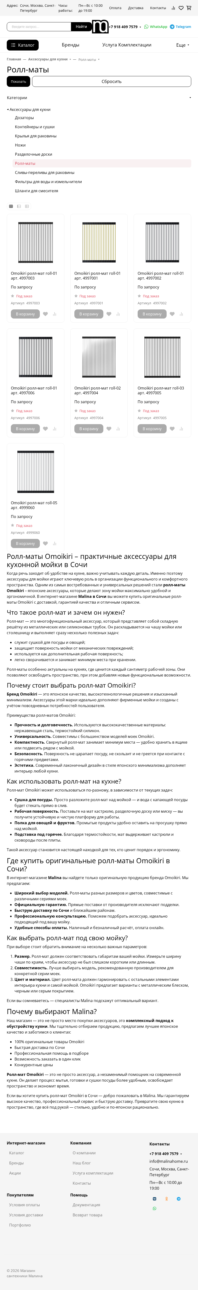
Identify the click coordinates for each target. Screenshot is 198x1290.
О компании (84, 1153)
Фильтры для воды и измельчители (48, 181)
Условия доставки (26, 1215)
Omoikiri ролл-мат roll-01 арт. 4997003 (34, 276)
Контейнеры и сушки (35, 126)
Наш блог (82, 1163)
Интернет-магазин (26, 1143)
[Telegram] (179, 1199)
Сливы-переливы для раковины (44, 172)
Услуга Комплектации (126, 44)
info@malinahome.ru (168, 1161)
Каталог (16, 1153)
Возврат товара (87, 1215)
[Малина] (100, 26)
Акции (15, 1173)
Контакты (158, 8)
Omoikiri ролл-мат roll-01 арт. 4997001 (97, 276)
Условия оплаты (24, 1204)
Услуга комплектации (93, 1173)
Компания (80, 1143)
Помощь (79, 1195)
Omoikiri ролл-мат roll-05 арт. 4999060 (34, 505)
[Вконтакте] (154, 1199)
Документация (86, 1204)
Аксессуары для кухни (30, 109)
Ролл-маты (25, 163)
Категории (17, 97)
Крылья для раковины (36, 136)
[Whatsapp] (154, 1208)
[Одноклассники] (167, 1199)
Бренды (70, 44)
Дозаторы (24, 117)
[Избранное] (181, 8)
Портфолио (20, 1225)
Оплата (115, 8)
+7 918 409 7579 (123, 26)
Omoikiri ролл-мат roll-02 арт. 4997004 (97, 390)
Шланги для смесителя (36, 190)
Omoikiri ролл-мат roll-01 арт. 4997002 (161, 276)
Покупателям (20, 1195)
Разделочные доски (33, 154)
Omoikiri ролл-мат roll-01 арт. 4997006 (34, 390)
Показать (18, 81)
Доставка (135, 8)
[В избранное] (45, 314)
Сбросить (112, 81)
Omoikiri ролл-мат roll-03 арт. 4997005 (161, 390)
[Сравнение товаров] (173, 8)
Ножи (20, 145)
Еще (181, 45)
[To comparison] (54, 314)
